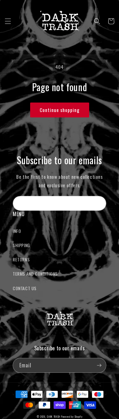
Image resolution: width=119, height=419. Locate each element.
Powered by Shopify (72, 416)
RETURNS (21, 259)
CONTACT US (24, 288)
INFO (17, 231)
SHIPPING (21, 245)
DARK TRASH (53, 416)
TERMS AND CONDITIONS (35, 273)
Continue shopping (60, 109)
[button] (8, 21)
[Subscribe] (99, 203)
